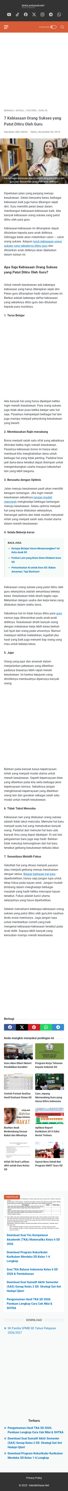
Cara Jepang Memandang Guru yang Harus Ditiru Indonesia (48, 1097)
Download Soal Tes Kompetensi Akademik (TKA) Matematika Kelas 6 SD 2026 (33, 1239)
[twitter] (34, 15)
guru (59, 613)
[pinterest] (34, 1027)
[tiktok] (17, 15)
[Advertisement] (34, 71)
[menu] (8, 27)
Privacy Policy (34, 1477)
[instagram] (42, 15)
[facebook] (25, 15)
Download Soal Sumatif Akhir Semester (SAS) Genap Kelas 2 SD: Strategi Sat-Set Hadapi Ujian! (34, 1286)
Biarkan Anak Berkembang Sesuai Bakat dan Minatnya (15, 1131)
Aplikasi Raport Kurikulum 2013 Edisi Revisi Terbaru (47, 1131)
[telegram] (50, 15)
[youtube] (9, 15)
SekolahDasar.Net (39, 1485)
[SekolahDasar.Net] (34, 6)
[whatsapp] (59, 15)
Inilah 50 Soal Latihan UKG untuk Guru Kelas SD (16, 1165)
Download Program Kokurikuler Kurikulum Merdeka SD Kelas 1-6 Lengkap (28, 1257)
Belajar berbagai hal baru (39, 874)
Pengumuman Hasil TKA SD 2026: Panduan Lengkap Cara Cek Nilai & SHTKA (29, 1304)
